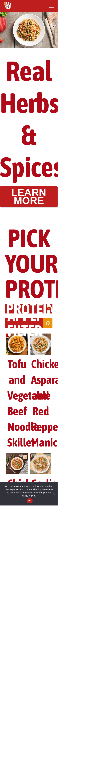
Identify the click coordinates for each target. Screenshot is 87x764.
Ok (29, 500)
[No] (53, 493)
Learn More (28, 196)
